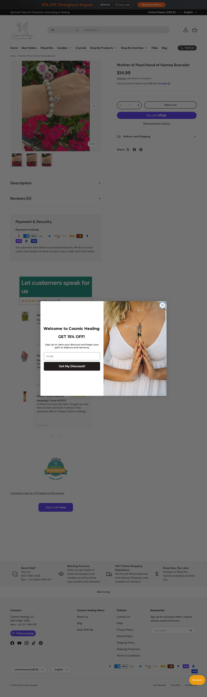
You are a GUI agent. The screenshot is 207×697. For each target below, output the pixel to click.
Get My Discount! (72, 366)
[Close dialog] (162, 305)
